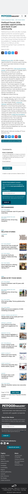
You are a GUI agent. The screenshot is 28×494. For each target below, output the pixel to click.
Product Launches (6, 322)
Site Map (23, 490)
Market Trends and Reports (9, 315)
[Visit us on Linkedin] (5, 443)
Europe (3, 373)
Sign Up (6, 202)
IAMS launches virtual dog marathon (9, 220)
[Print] (2, 53)
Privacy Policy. (6, 199)
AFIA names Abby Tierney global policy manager (13, 302)
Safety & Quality (6, 353)
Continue (7, 168)
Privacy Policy (16, 490)
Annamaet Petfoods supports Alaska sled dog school (9, 256)
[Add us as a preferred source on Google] (19, 136)
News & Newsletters (7, 19)
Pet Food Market (6, 243)
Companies (4, 234)
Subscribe (4, 488)
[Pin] (16, 53)
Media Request (7, 490)
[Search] (22, 16)
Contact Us (23, 488)
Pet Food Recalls (6, 343)
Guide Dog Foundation (18, 114)
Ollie (2, 236)
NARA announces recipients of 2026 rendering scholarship (12, 309)
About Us (16, 488)
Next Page (15, 392)
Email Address (6, 161)
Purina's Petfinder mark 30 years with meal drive (12, 212)
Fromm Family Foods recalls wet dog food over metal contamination (9, 346)
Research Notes (5, 332)
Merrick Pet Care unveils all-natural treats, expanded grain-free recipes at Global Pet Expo (9, 247)
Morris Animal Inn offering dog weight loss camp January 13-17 (9, 266)
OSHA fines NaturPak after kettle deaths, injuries (9, 365)
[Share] (6, 53)
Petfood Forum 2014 (7, 60)
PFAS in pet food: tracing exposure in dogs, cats (8, 355)
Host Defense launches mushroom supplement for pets (9, 326)
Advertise (10, 488)
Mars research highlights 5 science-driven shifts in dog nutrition (9, 336)
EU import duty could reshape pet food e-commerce (7, 376)
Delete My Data (14, 447)
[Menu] (25, 16)
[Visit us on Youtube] (8, 443)
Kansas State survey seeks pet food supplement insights (12, 317)
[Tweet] (12, 53)
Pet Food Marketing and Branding (8, 290)
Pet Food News (20, 19)
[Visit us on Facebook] (2, 443)
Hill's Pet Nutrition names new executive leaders (13, 385)
